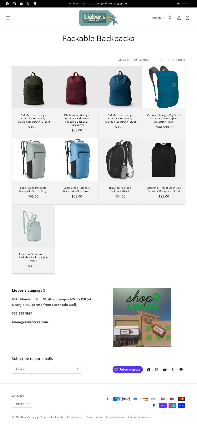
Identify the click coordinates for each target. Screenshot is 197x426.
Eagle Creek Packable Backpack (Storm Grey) (33, 189)
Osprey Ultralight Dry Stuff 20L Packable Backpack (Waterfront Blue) (163, 118)
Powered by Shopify (52, 417)
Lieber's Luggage (31, 417)
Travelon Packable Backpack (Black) (120, 189)
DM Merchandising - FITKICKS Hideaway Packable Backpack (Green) (33, 118)
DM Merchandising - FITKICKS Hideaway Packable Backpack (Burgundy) (76, 120)
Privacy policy (94, 416)
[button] (8, 18)
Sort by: (124, 59)
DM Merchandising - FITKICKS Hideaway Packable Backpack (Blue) (120, 118)
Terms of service (115, 416)
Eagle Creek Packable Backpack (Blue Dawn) (76, 189)
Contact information (139, 416)
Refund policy (75, 416)
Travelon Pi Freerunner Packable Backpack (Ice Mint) (33, 257)
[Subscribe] (77, 369)
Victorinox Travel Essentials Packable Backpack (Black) (164, 189)
